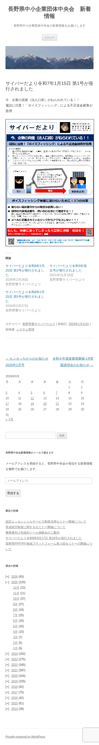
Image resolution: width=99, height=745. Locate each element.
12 (32, 398)
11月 (16, 593)
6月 (15, 620)
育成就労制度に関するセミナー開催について (35, 527)
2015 (14, 703)
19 (32, 404)
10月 (16, 598)
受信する (13, 493)
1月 (15, 648)
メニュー (49, 37)
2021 (14, 670)
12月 (16, 587)
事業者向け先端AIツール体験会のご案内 (32, 532)
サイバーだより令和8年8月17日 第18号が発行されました (44, 538)
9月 (15, 604)
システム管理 (25, 329)
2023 (14, 659)
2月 (15, 642)
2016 (14, 698)
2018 (14, 687)
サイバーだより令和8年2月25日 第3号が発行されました (25, 270)
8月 (15, 609)
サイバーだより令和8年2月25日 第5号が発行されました (25, 296)
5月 (15, 626)
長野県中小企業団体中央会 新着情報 (49, 12)
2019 (14, 681)
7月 (15, 615)
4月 (15, 631)
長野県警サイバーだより (38, 324)
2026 (14, 576)
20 (45, 404)
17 (7, 404)
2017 (14, 692)
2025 (14, 582)
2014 (14, 709)
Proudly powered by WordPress (25, 736)
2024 (14, 653)
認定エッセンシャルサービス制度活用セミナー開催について (46, 521)
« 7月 (9, 419)
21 (57, 404)
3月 (15, 637)
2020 (14, 676)
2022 (14, 665)
